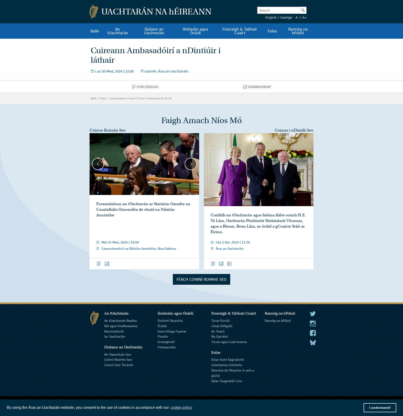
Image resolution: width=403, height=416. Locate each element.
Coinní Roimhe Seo (118, 359)
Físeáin (163, 336)
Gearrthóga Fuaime (172, 331)
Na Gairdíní (219, 336)
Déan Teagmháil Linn (226, 381)
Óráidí (162, 326)
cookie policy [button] (181, 407)
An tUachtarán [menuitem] (117, 31)
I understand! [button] (380, 407)
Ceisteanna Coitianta (226, 365)
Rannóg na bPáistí (278, 321)
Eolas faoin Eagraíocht (227, 359)
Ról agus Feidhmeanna (120, 326)
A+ (304, 17)
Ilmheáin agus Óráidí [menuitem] (195, 31)
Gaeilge (286, 17)
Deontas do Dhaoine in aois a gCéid (232, 373)
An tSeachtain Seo (117, 354)
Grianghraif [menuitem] (261, 87)
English (271, 17)
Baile (94, 98)
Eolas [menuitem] (272, 31)
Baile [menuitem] (94, 31)
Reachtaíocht (114, 331)
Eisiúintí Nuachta (170, 321)
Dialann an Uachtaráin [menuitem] (154, 31)
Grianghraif (166, 342)
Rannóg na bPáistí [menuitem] (298, 31)
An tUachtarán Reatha (120, 321)
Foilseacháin (167, 347)
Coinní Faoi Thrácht (118, 365)
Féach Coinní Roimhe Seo (201, 279)
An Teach (218, 331)
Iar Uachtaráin (114, 336)
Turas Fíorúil (220, 321)
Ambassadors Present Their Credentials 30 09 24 (141, 98)
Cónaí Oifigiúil (221, 326)
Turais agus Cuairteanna (229, 342)
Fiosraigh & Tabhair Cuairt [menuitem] (239, 31)
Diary (103, 98)
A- (297, 17)
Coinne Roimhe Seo (108, 130)
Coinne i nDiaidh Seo (294, 130)
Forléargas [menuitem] (149, 87)
